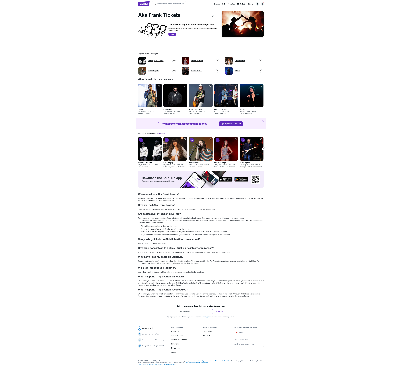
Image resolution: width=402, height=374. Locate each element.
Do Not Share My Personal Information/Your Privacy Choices (157, 364)
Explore (217, 4)
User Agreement (204, 361)
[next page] (263, 149)
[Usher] (150, 99)
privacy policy (206, 317)
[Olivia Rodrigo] (226, 152)
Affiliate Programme (179, 340)
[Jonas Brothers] (226, 99)
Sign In (250, 4)
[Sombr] (251, 99)
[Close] (263, 121)
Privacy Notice (214, 361)
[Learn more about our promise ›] (145, 328)
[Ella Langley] (175, 152)
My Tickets (241, 4)
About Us (175, 331)
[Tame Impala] (200, 152)
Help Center (207, 331)
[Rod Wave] (175, 99)
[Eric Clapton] (251, 152)
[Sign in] (257, 4)
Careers (174, 352)
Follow (172, 34)
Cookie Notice (226, 361)
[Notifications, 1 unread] (262, 4)
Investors (175, 344)
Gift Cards (207, 335)
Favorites (231, 4)
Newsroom (175, 348)
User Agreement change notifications (197, 362)
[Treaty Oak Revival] (200, 99)
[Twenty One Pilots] (150, 152)
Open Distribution (178, 335)
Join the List (218, 311)
